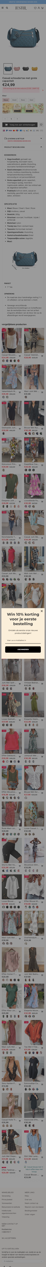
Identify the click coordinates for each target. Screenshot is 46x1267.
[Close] (42, 611)
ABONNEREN (23, 649)
